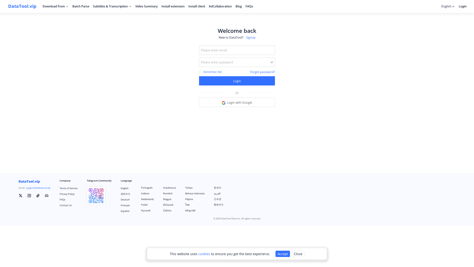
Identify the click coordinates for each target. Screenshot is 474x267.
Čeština (167, 210)
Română (167, 193)
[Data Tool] (21, 196)
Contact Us (66, 205)
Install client (196, 6)
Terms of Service (69, 188)
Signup (251, 37)
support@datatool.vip (38, 187)
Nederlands (147, 199)
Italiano (145, 193)
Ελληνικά (168, 204)
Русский (145, 210)
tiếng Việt (190, 210)
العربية (217, 193)
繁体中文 (218, 204)
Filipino (189, 199)
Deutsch (125, 199)
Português (147, 187)
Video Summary (146, 6)
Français (125, 205)
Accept (283, 254)
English (124, 188)
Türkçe (189, 187)
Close (298, 254)
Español (125, 211)
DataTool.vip (29, 181)
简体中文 (125, 194)
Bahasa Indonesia (195, 193)
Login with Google (239, 102)
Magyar (167, 199)
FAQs (249, 6)
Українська (169, 187)
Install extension (173, 6)
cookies (204, 254)
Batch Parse (80, 6)
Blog (239, 6)
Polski (144, 204)
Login (463, 6)
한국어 (217, 187)
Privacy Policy (67, 194)
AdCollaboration (220, 6)
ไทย (187, 204)
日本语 (217, 199)
